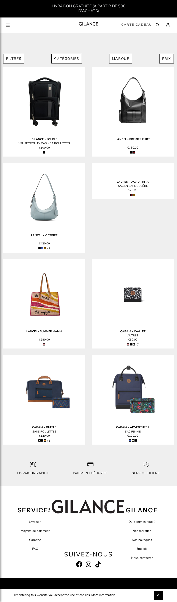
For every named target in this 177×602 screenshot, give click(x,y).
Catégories (66, 58)
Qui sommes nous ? (141, 522)
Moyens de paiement (35, 531)
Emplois (141, 549)
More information (103, 595)
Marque (120, 58)
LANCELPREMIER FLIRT (133, 139)
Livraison (35, 522)
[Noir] (44, 152)
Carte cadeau (136, 24)
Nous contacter (142, 558)
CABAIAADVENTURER (132, 427)
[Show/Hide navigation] (8, 25)
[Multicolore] (134, 344)
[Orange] (45, 440)
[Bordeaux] (134, 152)
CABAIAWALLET (132, 331)
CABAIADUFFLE (44, 427)
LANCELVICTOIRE (44, 235)
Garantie (35, 540)
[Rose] (44, 344)
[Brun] (45, 248)
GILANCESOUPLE (44, 139)
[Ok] (158, 595)
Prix (166, 58)
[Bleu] (42, 248)
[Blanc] (39, 440)
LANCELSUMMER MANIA (44, 331)
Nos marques (142, 531)
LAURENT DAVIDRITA (133, 182)
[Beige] (133, 440)
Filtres (13, 58)
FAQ (35, 549)
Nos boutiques (142, 540)
